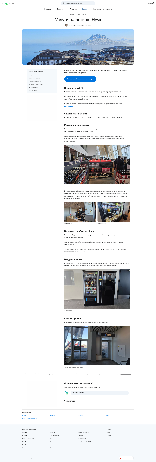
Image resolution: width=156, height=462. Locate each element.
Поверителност (43, 458)
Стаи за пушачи (33, 90)
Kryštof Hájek (72, 25)
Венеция (80, 445)
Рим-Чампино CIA (82, 439)
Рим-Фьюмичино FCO (55, 435)
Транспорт (60, 9)
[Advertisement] (42, 108)
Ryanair (24, 435)
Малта (51, 445)
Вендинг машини (33, 87)
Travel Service (54, 442)
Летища (72, 14)
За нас (108, 432)
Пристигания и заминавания (102, 9)
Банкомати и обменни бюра (36, 84)
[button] (2, 3)
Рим (79, 448)
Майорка (52, 451)
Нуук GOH (47, 9)
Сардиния (80, 435)
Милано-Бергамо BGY (28, 439)
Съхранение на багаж (34, 78)
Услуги (84, 9)
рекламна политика (125, 374)
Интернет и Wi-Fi (33, 75)
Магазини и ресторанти (35, 81)
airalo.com (68, 106)
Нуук (78, 14)
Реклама (51, 458)
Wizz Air (24, 442)
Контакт (109, 435)
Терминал (73, 9)
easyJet (52, 439)
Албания (52, 448)
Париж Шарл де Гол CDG (84, 442)
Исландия (25, 448)
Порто (79, 451)
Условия (36, 458)
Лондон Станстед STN (83, 432)
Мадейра (24, 445)
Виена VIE (52, 432)
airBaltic (24, 432)
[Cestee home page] (9, 3)
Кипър (24, 451)
